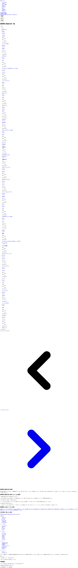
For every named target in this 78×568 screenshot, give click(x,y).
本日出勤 (4, 14)
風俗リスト (4, 551)
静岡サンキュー (4, 327)
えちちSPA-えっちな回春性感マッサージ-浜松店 (10, 68)
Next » (5, 329)
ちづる (3, 72)
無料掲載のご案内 (5, 542)
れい (3, 60)
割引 (3, 8)
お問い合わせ (4, 546)
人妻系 (3, 536)
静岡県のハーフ (73, 509)
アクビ (3, 270)
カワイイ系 (4, 533)
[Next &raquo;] (39, 487)
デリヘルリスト (4, 552)
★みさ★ (4, 122)
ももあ (3, 35)
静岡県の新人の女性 (11, 514)
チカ (3, 282)
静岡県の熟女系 (37, 509)
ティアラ (3, 278)
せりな (3, 171)
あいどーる (4, 142)
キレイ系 (3, 532)
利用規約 (3, 544)
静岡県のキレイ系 (13, 509)
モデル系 (3, 537)
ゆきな (3, 48)
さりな (3, 258)
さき (3, 97)
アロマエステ (4, 520)
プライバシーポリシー (5, 545)
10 (5, 409)
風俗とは (3, 548)
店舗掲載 (4, 12)
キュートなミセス (5, 290)
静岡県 (3, 31)
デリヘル (3, 518)
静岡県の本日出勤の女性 (4, 514)
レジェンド (4, 228)
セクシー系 (4, 534)
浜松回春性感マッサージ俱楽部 (7, 216)
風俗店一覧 (4, 517)
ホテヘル (3, 519)
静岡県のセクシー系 (21, 509)
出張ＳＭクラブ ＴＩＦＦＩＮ (7, 253)
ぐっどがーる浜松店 (5, 43)
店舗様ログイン (4, 543)
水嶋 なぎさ (4, 159)
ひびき (3, 295)
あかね (3, 196)
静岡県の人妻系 (44, 509)
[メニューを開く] (6, 13)
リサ (3, 221)
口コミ (12, 14)
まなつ (3, 109)
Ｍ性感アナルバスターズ (6, 179)
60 (7, 409)
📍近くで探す (4, 2)
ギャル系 (3, 539)
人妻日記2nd (4, 315)
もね (3, 134)
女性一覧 (1, 14)
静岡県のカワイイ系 (4, 509)
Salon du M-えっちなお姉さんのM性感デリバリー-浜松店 (11, 241)
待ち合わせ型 (4, 522)
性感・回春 (4, 521)
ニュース (3, 7)
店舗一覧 (3, 3)
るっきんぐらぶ (4, 117)
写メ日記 (9, 14)
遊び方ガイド (4, 547)
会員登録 (1, 12)
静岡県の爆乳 (58, 509)
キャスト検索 (4, 4)
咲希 (3, 233)
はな (3, 307)
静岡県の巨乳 (51, 509)
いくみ (3, 319)
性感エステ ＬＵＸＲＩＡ (6, 167)
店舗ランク (4, 6)
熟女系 (3, 535)
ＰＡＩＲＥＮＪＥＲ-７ (6, 80)
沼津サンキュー (4, 105)
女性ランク (4, 5)
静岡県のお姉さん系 (30, 509)
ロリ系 (3, 538)
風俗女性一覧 (4, 29)
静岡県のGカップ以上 (65, 509)
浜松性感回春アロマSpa (6, 154)
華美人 (3, 204)
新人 (7, 14)
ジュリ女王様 (4, 245)
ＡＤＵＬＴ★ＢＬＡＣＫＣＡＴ (7, 191)
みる (3, 85)
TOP (3, 27)
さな (3, 208)
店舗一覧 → (15, 14)
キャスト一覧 (4, 525)
